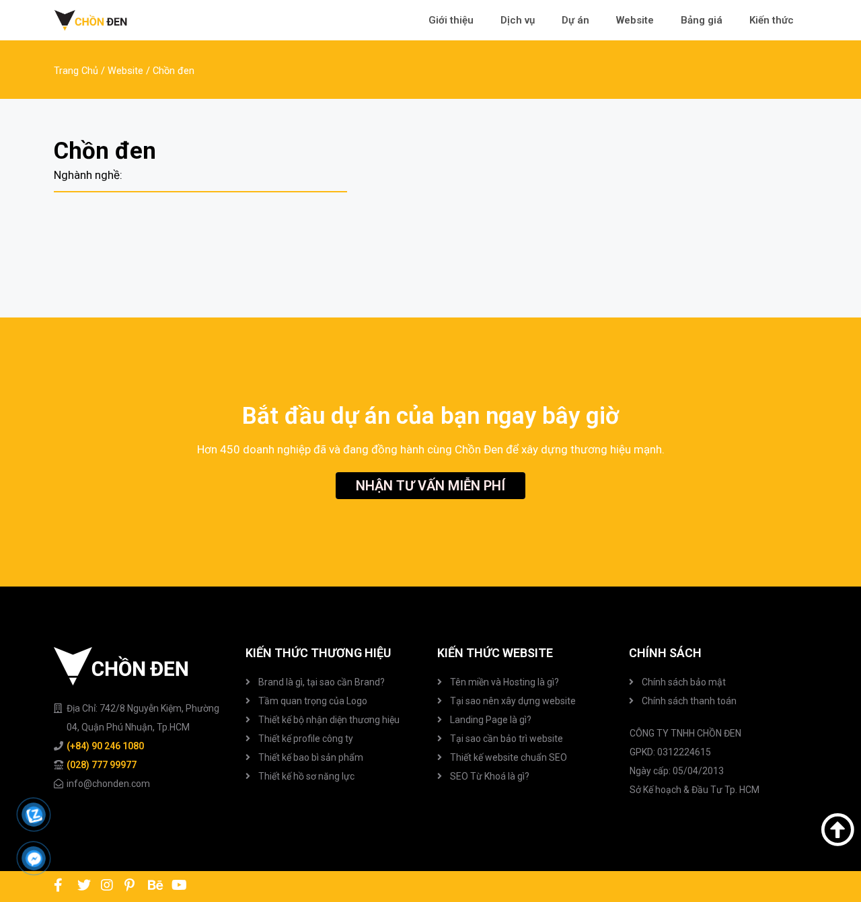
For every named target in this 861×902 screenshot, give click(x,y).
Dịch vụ (517, 20)
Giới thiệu (451, 20)
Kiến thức (771, 20)
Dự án (575, 20)
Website (635, 20)
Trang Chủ (76, 71)
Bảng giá (701, 20)
